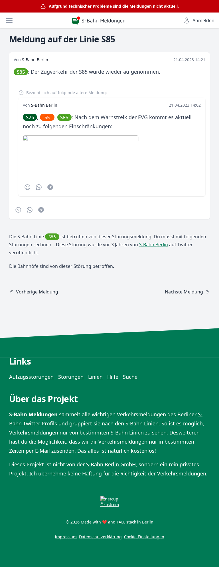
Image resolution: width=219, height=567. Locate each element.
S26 (30, 117)
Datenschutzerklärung (100, 536)
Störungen (71, 376)
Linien (95, 376)
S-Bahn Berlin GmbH (111, 464)
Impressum (66, 536)
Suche (130, 376)
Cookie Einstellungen (144, 536)
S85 (21, 72)
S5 (47, 117)
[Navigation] (9, 20)
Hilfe (112, 376)
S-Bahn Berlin (35, 59)
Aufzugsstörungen (31, 376)
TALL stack (126, 522)
